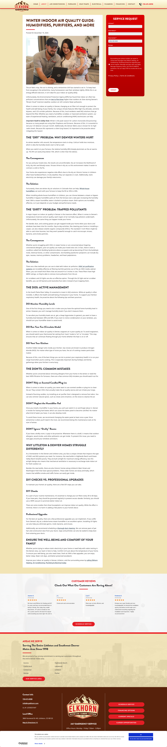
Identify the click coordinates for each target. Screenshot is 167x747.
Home (35, 4)
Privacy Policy (113, 76)
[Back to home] (22, 4)
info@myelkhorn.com (30, 703)
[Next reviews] (142, 605)
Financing (120, 4)
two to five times (57, 99)
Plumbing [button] (109, 4)
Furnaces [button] (72, 4)
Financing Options (126, 711)
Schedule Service (84, 624)
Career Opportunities (126, 723)
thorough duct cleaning (66, 528)
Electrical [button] (96, 4)
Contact (131, 4)
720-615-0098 (148, 4)
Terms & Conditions (127, 76)
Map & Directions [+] (30, 723)
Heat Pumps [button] (84, 4)
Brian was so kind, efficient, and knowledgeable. (95, 604)
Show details (39, 743)
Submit (113, 90)
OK (141, 734)
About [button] (44, 4)
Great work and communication (66, 603)
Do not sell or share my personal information (141, 738)
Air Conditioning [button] (57, 4)
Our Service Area (34, 679)
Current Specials (126, 717)
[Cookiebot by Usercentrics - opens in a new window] (23, 743)
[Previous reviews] (24, 605)
